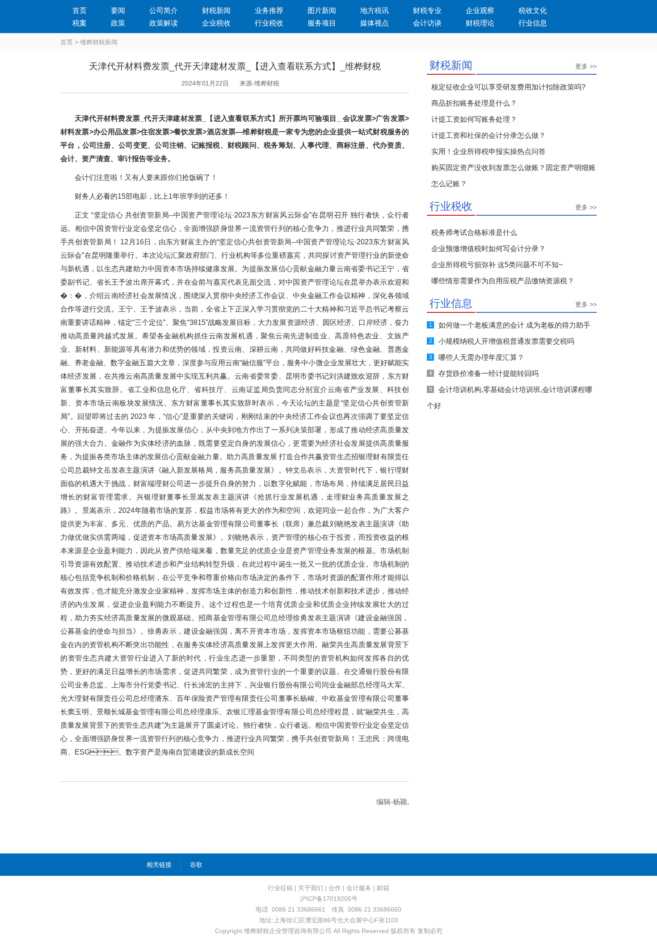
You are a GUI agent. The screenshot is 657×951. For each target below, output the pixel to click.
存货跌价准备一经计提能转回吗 (488, 373)
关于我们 (310, 887)
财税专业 (427, 10)
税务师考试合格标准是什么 (474, 232)
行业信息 (532, 23)
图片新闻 (321, 10)
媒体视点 (374, 23)
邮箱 (383, 887)
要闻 (118, 10)
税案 (79, 23)
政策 (118, 23)
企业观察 (480, 10)
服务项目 (321, 23)
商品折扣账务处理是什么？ (474, 103)
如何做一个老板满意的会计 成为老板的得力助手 (514, 325)
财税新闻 (216, 10)
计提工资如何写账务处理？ (474, 119)
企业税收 (216, 23)
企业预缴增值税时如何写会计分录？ (488, 248)
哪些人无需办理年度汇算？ (481, 357)
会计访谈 (427, 23)
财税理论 (480, 23)
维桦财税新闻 (99, 42)
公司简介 (163, 10)
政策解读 (163, 23)
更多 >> (586, 66)
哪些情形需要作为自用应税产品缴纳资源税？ (502, 281)
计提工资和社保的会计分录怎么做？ (488, 135)
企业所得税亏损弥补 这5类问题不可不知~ (497, 265)
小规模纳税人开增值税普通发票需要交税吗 (506, 341)
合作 (334, 887)
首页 (79, 10)
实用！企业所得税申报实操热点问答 (488, 151)
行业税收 (269, 23)
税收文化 (532, 10)
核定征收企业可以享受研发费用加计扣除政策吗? (508, 87)
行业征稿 (280, 887)
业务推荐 (269, 10)
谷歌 (196, 864)
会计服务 (358, 887)
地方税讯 (374, 10)
